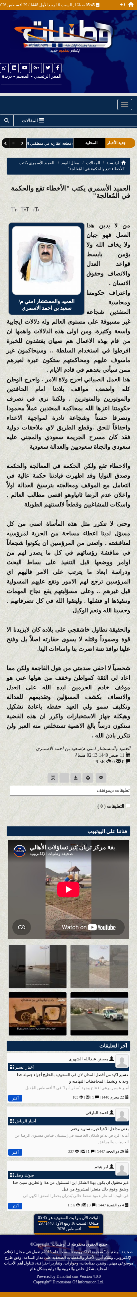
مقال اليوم (70, 163)
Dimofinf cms (67, 1276)
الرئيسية (113, 163)
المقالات (93, 163)
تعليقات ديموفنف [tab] (113, 790)
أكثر (15, 1098)
